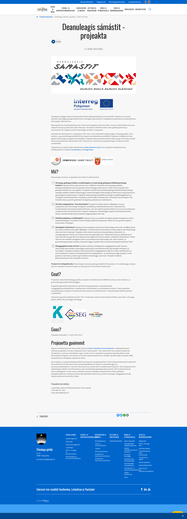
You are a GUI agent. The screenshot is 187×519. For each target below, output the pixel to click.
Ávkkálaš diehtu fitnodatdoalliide (129, 460)
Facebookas (76, 150)
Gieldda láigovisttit (71, 438)
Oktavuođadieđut (86, 2)
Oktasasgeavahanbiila (117, 2)
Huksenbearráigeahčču (73, 445)
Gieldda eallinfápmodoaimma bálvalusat (131, 450)
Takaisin (43, 416)
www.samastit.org (91, 147)
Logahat (97, 448)
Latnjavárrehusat (134, 2)
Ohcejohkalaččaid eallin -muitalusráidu (144, 453)
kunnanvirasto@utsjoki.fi (46, 459)
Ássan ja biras (53, 9)
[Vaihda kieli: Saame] (148, 1)
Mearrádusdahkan (144, 448)
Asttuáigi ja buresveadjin (91, 9)
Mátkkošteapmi (140, 9)
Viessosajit (69, 442)
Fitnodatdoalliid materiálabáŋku (129, 464)
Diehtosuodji (143, 468)
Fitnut (126, 477)
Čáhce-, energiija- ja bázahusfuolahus (71, 452)
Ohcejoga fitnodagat (127, 455)
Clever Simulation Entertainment (101, 348)
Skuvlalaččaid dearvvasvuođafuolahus (102, 455)
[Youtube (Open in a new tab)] (149, 489)
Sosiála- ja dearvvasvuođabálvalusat (65, 9)
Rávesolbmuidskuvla (101, 451)
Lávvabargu (69, 447)
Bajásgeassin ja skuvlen (81, 9)
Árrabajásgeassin (100, 441)
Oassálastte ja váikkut (143, 458)
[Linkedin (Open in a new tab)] (145, 489)
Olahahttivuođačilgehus (146, 471)
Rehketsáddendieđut (145, 465)
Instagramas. (88, 150)
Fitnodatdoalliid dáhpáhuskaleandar (130, 445)
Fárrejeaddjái (129, 9)
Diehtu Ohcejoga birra (144, 445)
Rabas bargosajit (129, 441)
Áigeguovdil (101, 2)
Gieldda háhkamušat (128, 473)
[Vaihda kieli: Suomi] (145, 2)
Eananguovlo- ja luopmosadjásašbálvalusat (132, 469)
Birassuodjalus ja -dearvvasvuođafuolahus (73, 457)
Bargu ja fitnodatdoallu (103, 9)
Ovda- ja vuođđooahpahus (100, 445)
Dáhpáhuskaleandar (116, 441)
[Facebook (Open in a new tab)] (141, 489)
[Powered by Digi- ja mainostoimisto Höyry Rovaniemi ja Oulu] (43, 500)
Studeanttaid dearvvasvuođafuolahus (102, 459)
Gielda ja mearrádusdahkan (116, 9)
